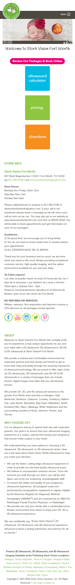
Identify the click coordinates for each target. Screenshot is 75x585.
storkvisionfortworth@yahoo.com (48, 180)
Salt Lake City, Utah (57, 571)
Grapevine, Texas (59, 563)
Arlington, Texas (13, 559)
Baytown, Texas (31, 559)
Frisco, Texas (21, 563)
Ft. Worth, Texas (39, 563)
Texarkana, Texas (36, 571)
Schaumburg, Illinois (55, 567)
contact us (49, 582)
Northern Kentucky (12, 567)
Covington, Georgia (51, 559)
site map (37, 582)
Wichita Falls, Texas (37, 575)
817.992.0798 (16, 180)
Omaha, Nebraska (33, 567)
